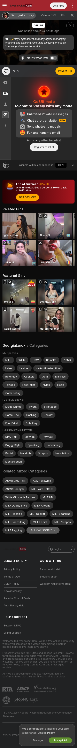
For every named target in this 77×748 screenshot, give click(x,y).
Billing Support (12, 632)
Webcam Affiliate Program (55, 583)
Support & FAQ (12, 625)
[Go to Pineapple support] (6, 700)
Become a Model (50, 569)
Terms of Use (12, 576)
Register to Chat (44, 147)
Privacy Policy (12, 569)
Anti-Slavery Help (14, 605)
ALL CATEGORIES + (43, 530)
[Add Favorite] (6, 71)
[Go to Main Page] (24, 5)
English (58, 549)
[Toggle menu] (4, 5)
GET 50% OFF (27, 197)
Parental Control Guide (17, 598)
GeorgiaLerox (13, 345)
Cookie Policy (46, 732)
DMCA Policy (11, 583)
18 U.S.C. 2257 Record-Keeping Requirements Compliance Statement (37, 714)
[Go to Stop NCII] (26, 700)
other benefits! (51, 140)
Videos (48, 15)
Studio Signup (48, 576)
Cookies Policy (13, 591)
